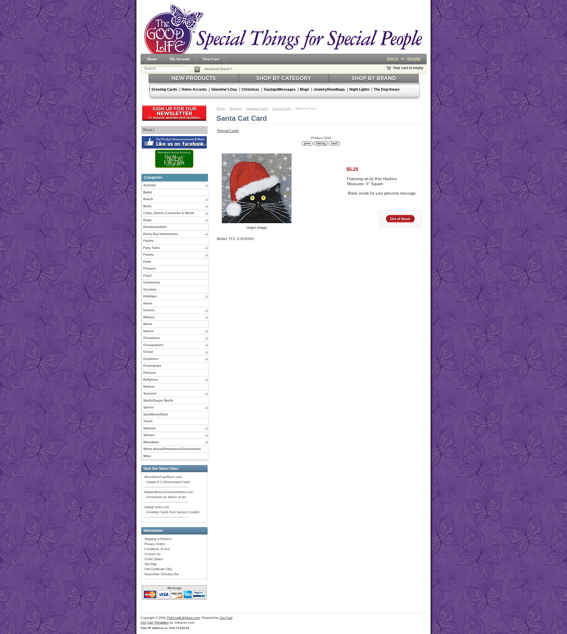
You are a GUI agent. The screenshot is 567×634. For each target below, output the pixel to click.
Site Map (150, 564)
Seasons (150, 393)
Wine (147, 456)
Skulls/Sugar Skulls (158, 400)
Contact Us (152, 554)
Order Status (153, 559)
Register (414, 59)
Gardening (151, 282)
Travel (147, 421)
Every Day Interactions (160, 234)
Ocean (148, 351)
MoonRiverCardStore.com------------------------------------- (167, 482)
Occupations (153, 345)
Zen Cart (226, 618)
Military (148, 317)
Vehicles (149, 428)
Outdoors (150, 359)
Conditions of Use (157, 549)
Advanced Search (217, 69)
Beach (148, 199)
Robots (149, 386)
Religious (150, 379)
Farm (147, 261)
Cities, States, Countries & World (168, 213)
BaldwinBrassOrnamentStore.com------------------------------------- (168, 497)
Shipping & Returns (158, 539)
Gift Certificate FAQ (158, 569)
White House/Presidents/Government (172, 449)
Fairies (148, 240)
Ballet (147, 192)
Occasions (151, 338)
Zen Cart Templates (155, 622)
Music (147, 324)
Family (148, 254)
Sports (148, 407)
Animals (149, 185)
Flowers (149, 268)
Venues (148, 435)
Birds (147, 206)
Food (147, 275)
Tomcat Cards (281, 108)
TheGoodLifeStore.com (183, 618)
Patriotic (149, 372)
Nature (148, 331)
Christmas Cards (257, 108)
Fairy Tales (151, 248)
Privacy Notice (154, 544)
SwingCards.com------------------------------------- (171, 512)
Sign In (392, 59)
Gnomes (150, 289)
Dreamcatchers (155, 227)
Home (152, 59)
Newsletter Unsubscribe (161, 574)
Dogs (147, 220)
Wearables (151, 442)
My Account (180, 59)
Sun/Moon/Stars (155, 414)
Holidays (150, 296)
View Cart (210, 59)
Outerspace (152, 365)
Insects (148, 310)
